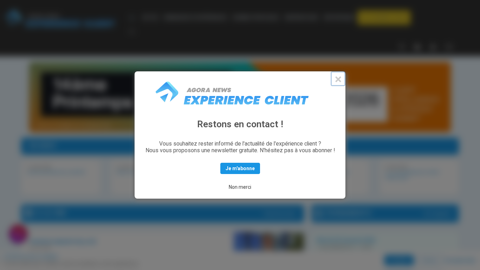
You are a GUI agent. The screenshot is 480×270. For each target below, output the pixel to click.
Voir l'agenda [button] (436, 213)
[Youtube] (432, 46)
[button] (384, 18)
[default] (133, 18)
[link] (150, 18)
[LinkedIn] (417, 46)
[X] (401, 46)
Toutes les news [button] (279, 213)
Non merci (240, 187)
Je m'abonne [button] (240, 168)
